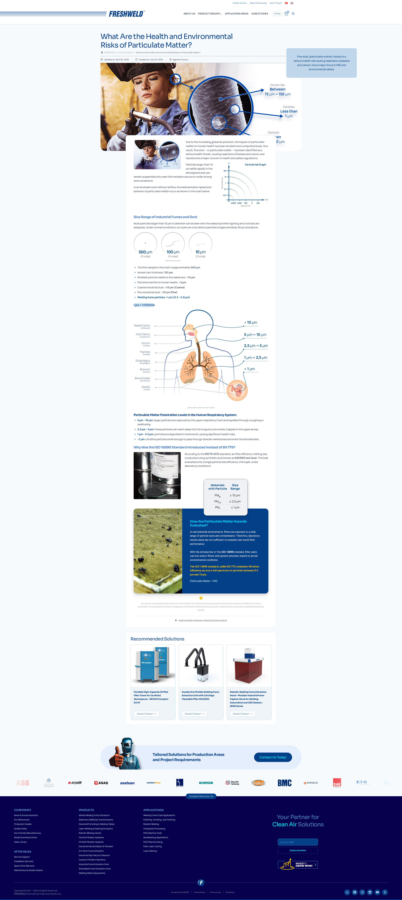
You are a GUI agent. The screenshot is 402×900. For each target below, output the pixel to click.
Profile (277, 13)
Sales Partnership (258, 3)
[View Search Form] (293, 13)
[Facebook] (355, 892)
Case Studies (259, 13)
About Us (189, 13)
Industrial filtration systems (215, 620)
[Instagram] (362, 892)
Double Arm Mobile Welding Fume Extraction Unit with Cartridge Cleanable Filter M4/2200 (200, 695)
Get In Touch (276, 3)
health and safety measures (190, 620)
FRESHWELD (110, 52)
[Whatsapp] (347, 892)
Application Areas (236, 13)
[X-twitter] (385, 892)
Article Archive (240, 3)
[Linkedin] (370, 892)
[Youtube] (377, 892)
